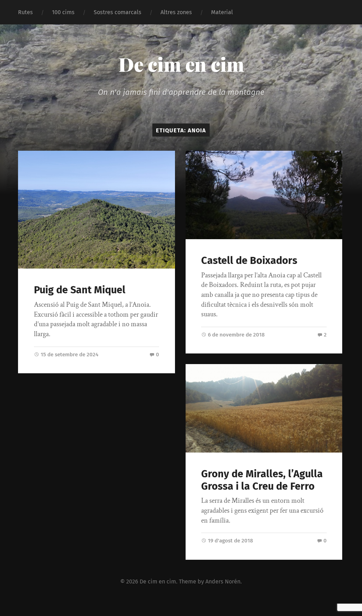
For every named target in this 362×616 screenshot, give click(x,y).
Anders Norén (222, 581)
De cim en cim (181, 64)
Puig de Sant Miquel (79, 290)
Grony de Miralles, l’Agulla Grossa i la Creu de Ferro (262, 480)
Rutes (25, 12)
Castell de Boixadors (249, 260)
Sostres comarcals (117, 12)
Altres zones (176, 12)
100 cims (63, 12)
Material (222, 12)
